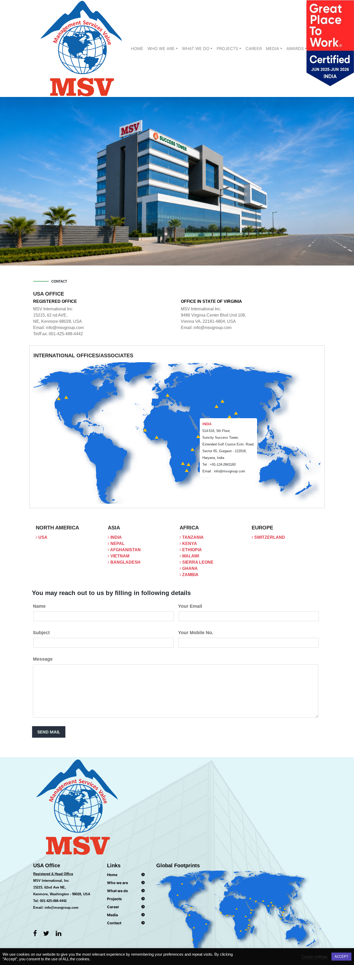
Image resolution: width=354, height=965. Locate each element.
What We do (195, 48)
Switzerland (269, 537)
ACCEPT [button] (341, 957)
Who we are (161, 48)
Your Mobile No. (195, 632)
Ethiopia (191, 550)
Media (272, 48)
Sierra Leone (197, 562)
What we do (117, 891)
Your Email (190, 606)
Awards (295, 48)
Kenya (189, 543)
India (115, 537)
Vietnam (119, 556)
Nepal (117, 543)
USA (42, 537)
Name (39, 606)
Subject (41, 632)
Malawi (190, 556)
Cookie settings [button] (314, 957)
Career (253, 48)
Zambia (190, 574)
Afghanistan (125, 550)
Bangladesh (124, 562)
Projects (227, 48)
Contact (114, 923)
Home (137, 48)
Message (43, 659)
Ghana (189, 568)
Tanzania (192, 537)
